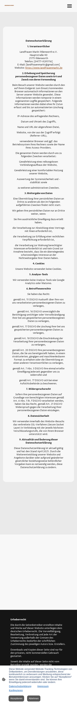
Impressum (43, 686)
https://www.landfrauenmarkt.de (43, 68)
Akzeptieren (16, 698)
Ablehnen (34, 698)
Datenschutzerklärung (20, 686)
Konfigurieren (16, 690)
